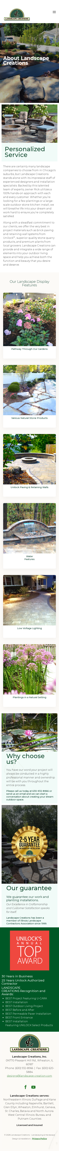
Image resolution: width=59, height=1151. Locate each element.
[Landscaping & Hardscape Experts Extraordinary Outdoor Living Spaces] (17, 11)
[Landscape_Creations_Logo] (29, 1052)
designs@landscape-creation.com (29, 1075)
